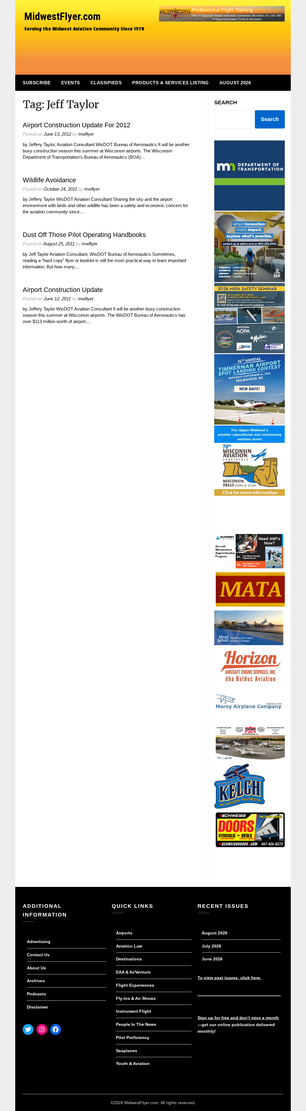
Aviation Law (129, 946)
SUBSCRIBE (37, 82)
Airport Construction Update (63, 289)
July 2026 (211, 946)
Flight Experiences (135, 985)
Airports (124, 933)
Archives (36, 980)
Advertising (39, 941)
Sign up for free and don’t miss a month (238, 1017)
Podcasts (36, 993)
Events (70, 82)
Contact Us (38, 954)
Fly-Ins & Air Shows (136, 998)
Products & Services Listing (170, 82)
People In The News (136, 1024)
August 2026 (235, 82)
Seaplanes (126, 1050)
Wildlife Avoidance (49, 180)
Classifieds (106, 82)
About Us (36, 967)
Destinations (129, 959)
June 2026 (212, 959)
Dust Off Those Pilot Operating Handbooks (84, 234)
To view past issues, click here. (229, 977)
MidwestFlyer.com (62, 16)
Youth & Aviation (133, 1063)
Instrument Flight (133, 1011)
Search (225, 102)
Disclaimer (37, 1007)
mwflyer (86, 134)
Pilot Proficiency (132, 1037)
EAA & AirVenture (133, 972)
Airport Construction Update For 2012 (76, 125)
